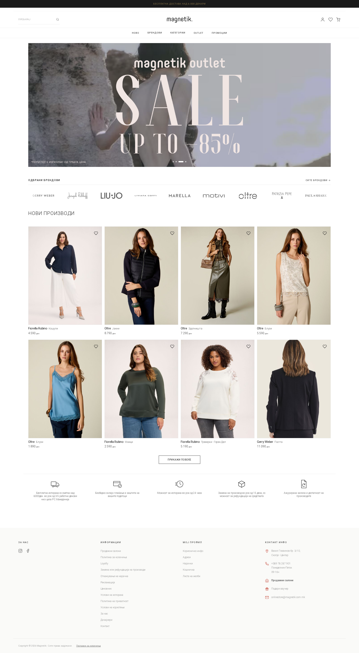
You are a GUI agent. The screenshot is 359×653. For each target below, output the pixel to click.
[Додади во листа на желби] (96, 233)
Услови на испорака (112, 594)
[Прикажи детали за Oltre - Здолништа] (217, 276)
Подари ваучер (279, 588)
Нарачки (188, 563)
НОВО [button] (135, 33)
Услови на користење (112, 607)
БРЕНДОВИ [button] (155, 32)
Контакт (105, 626)
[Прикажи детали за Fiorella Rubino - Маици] (141, 389)
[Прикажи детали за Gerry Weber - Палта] (294, 389)
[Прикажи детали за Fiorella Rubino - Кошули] (65, 276)
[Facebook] (28, 551)
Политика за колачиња (114, 557)
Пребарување (57, 19)
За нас (104, 613)
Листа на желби (191, 576)
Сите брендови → (318, 180)
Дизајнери (106, 619)
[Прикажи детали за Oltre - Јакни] (141, 276)
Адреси (187, 557)
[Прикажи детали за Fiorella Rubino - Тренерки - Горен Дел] (217, 389)
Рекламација (108, 582)
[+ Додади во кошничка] (99, 334)
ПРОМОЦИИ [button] (219, 33)
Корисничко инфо (193, 551)
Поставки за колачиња (88, 645)
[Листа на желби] (330, 19)
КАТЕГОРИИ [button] (177, 32)
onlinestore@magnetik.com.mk (288, 597)
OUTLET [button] (198, 33)
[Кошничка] (338, 19)
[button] (173, 161)
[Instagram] (20, 551)
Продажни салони (111, 551)
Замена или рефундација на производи (123, 569)
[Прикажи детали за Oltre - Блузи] (294, 276)
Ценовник (106, 588)
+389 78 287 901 (281, 563)
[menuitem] (135, 33)
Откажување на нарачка (114, 576)
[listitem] (44, 195)
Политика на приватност (114, 601)
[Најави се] (322, 19)
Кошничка (188, 569)
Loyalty (104, 563)
